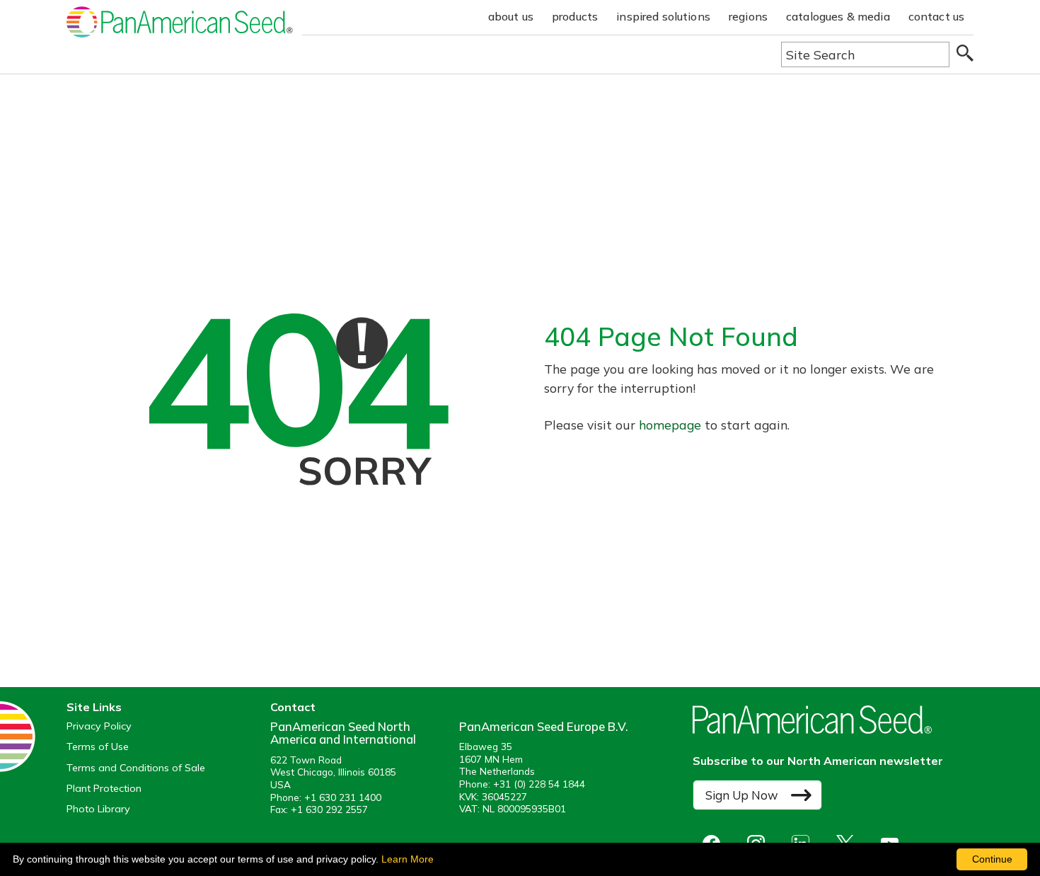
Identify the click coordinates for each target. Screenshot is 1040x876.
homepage (670, 424)
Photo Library (98, 809)
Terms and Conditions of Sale (136, 768)
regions (748, 16)
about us (510, 16)
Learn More (407, 859)
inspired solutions (663, 16)
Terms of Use (98, 747)
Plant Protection (104, 789)
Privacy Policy (99, 726)
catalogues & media (838, 16)
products (575, 16)
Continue (992, 859)
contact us (936, 16)
